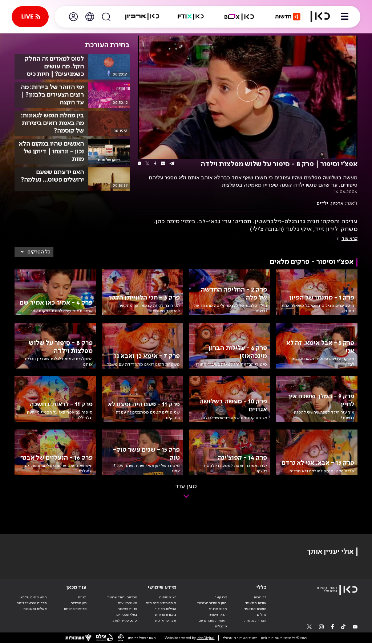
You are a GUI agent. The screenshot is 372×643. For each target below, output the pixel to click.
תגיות (82, 597)
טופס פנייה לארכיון (123, 620)
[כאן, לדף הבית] (320, 16)
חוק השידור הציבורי (212, 603)
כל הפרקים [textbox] (39, 252)
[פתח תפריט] (345, 17)
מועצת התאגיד (255, 609)
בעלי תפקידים (126, 614)
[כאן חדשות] (287, 17)
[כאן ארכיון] (142, 17)
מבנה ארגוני (218, 609)
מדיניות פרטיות (75, 609)
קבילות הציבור (165, 609)
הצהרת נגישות (255, 620)
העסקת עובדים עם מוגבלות (212, 623)
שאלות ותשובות (35, 609)
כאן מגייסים (167, 597)
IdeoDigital (205, 638)
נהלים (261, 614)
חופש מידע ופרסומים (161, 603)
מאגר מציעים (127, 603)
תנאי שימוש (218, 614)
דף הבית (260, 597)
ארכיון (337, 203)
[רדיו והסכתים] (191, 17)
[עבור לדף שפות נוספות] (89, 16)
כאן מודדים (78, 603)
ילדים (322, 203)
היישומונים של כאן (33, 597)
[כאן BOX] (239, 17)
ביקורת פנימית (165, 614)
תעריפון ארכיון (165, 620)
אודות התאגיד (255, 603)
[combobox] (34, 252)
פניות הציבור (127, 609)
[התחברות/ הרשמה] (73, 16)
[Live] (30, 17)
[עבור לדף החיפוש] (106, 16)
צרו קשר (221, 597)
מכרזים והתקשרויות (122, 597)
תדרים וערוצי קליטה (31, 603)
